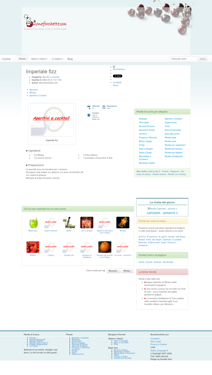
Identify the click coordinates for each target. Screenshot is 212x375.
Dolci (74, 352)
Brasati (142, 239)
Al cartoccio (152, 236)
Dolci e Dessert (146, 148)
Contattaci (155, 338)
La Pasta (34, 345)
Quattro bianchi (51, 230)
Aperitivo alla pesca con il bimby (105, 231)
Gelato (142, 262)
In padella (176, 239)
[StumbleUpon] (114, 66)
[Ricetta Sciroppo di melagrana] (86, 246)
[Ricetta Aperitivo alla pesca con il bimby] (104, 222)
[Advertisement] (134, 34)
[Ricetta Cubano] (50, 246)
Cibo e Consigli (121, 340)
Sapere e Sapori (38, 58)
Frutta (142, 144)
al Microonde (154, 242)
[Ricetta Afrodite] (122, 222)
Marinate (143, 242)
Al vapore (162, 236)
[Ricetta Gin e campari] (86, 222)
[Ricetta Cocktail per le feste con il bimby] (104, 246)
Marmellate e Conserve (145, 158)
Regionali (174, 171)
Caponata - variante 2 (162, 213)
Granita (149, 262)
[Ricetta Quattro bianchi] (50, 222)
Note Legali (155, 341)
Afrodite (123, 230)
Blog (116, 343)
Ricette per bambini (174, 148)
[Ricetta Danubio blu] (68, 246)
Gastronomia (171, 122)
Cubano (51, 255)
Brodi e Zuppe (145, 141)
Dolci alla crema (172, 133)
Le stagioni (57, 58)
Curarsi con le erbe (122, 358)
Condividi (117, 82)
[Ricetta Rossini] (32, 246)
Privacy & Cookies (158, 344)
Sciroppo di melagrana (86, 256)
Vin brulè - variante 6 (122, 255)
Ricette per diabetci (173, 152)
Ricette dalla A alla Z (39, 342)
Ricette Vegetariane (38, 344)
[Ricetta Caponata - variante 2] (162, 208)
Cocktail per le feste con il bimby (105, 256)
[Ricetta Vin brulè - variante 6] (122, 246)
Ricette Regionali (37, 339)
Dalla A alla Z (154, 171)
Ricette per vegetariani (175, 144)
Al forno (142, 236)
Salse (116, 354)
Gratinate (167, 239)
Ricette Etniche (36, 341)
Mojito (68, 230)
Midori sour (32, 230)
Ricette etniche (159, 174)
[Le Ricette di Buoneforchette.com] (45, 20)
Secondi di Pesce (147, 129)
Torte (167, 126)
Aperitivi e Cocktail (173, 118)
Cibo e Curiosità (121, 342)
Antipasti (143, 118)
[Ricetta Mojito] (68, 222)
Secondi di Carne (147, 126)
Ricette (22, 58)
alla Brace (180, 236)
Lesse (163, 242)
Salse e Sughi (145, 152)
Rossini (33, 255)
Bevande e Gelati (147, 162)
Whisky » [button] (127, 270)
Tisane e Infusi (120, 356)
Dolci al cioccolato (173, 129)
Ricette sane (170, 141)
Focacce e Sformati (148, 137)
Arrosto (171, 236)
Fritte (148, 239)
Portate (165, 171)
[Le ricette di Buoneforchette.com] (106, 10)
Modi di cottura (120, 349)
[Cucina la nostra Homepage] (15, 57)
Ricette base (170, 137)
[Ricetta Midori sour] (32, 222)
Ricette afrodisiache (174, 156)
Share (115, 85)
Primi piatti (144, 122)
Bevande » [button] (114, 270)
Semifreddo (168, 262)
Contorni (143, 133)
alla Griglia (157, 239)
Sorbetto (158, 262)
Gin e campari (87, 230)
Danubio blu (69, 255)
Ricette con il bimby (177, 174)
